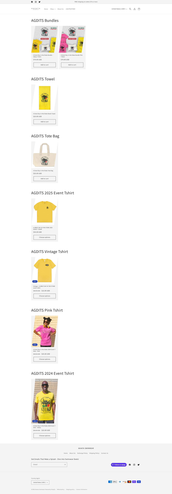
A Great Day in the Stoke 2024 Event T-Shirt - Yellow (44, 426)
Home (66, 453)
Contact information (81, 489)
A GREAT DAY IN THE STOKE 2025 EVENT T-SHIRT (42, 228)
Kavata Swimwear (40, 489)
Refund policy (60, 489)
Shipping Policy (94, 453)
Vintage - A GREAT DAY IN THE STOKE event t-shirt (44, 287)
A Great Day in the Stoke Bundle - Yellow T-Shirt (43, 56)
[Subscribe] (65, 464)
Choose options (44, 237)
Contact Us (104, 453)
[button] (52, 9)
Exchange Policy (82, 453)
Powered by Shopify (50, 489)
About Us (72, 453)
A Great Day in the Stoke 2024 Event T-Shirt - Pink (44, 350)
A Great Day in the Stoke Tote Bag (43, 170)
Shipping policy (70, 489)
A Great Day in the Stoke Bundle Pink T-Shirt (72, 56)
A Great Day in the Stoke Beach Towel (44, 114)
